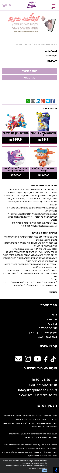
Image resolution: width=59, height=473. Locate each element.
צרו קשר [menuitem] (52, 324)
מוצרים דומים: (49, 108)
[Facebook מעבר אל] (46, 360)
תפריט (53, 8)
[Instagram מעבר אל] (28, 360)
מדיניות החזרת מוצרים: (44, 232)
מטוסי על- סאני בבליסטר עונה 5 (43, 169)
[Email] (33, 101)
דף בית (54, 44)
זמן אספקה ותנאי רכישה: (43, 185)
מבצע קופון (46, 44)
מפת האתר (48, 305)
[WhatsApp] (28, 101)
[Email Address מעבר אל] (18, 360)
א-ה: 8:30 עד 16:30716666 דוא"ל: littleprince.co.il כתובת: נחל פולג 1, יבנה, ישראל (37, 387)
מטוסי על (19, 44)
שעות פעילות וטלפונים (40, 368)
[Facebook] (52, 101)
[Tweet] (48, 101)
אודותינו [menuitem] (52, 319)
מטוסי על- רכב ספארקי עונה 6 (16, 134)
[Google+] (43, 101)
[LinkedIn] (38, 101)
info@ (22, 390)
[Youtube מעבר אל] (37, 360)
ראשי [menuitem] (54, 315)
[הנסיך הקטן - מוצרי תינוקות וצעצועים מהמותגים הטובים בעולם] (31, 4)
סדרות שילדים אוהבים (32, 44)
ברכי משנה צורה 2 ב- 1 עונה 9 (43, 134)
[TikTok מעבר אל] (53, 360)
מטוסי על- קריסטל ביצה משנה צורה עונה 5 (15, 169)
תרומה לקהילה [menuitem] (48, 328)
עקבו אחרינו (48, 346)
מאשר (45, 470)
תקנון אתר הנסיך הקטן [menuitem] (43, 332)
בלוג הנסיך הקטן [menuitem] (46, 337)
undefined (50, 51)
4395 (48, 55)
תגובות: (53, 292)
